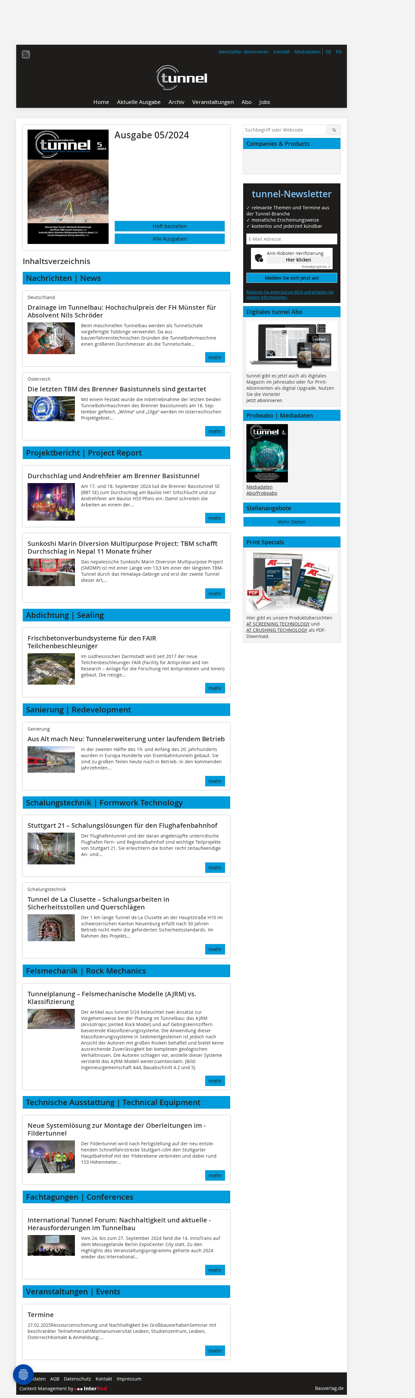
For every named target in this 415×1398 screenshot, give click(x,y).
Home (101, 102)
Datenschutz (77, 1379)
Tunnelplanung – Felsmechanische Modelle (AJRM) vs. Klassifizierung (112, 997)
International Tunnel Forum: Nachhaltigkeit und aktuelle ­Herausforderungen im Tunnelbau (119, 1224)
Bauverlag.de (329, 1388)
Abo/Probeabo (261, 493)
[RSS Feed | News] (26, 54)
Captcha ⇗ (316, 267)
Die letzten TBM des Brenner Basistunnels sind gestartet (117, 389)
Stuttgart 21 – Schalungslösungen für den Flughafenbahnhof (122, 825)
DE (328, 52)
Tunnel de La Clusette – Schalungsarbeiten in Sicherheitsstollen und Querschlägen (99, 903)
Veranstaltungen (213, 102)
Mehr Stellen (292, 522)
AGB (54, 1379)
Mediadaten (307, 52)
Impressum (129, 1379)
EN (339, 52)
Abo (247, 102)
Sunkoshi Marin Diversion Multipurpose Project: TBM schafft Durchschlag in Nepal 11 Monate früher (123, 547)
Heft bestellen (170, 226)
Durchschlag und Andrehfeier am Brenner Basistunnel (114, 475)
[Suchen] (334, 130)
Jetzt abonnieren (264, 400)
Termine (41, 1314)
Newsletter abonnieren (244, 52)
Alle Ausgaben (170, 238)
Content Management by (47, 1388)
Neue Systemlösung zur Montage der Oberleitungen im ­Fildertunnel (117, 1129)
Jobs (264, 102)
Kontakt (281, 52)
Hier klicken (298, 260)
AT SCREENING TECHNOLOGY (278, 624)
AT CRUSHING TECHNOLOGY (276, 630)
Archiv (176, 102)
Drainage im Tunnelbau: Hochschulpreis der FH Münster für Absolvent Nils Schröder (122, 311)
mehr (215, 357)
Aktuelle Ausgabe (139, 102)
